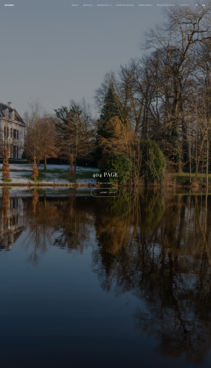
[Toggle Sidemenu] (204, 5)
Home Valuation (125, 5)
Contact (184, 5)
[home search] (197, 5)
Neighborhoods (166, 5)
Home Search (145, 5)
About (75, 5)
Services (87, 5)
